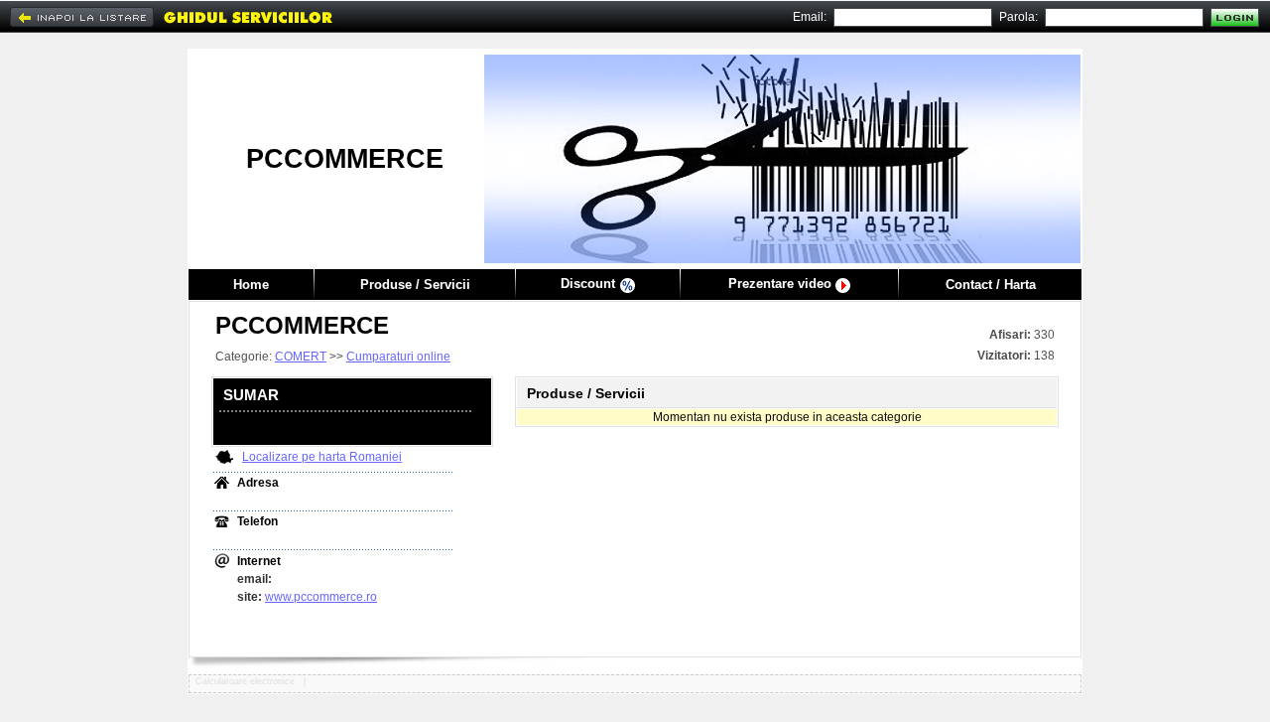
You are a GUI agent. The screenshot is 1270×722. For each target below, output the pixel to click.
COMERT (300, 356)
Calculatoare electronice (246, 681)
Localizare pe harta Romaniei (322, 457)
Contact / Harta (991, 284)
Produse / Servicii (415, 284)
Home (251, 284)
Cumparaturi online (398, 356)
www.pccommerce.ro (321, 597)
